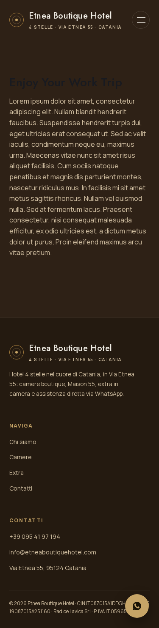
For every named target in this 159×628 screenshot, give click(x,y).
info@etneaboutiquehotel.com (52, 552)
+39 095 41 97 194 (34, 536)
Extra (16, 473)
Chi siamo (22, 442)
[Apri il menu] (141, 20)
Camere (20, 457)
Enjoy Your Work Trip (65, 82)
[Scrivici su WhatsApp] (137, 606)
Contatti (20, 488)
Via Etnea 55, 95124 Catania (47, 568)
